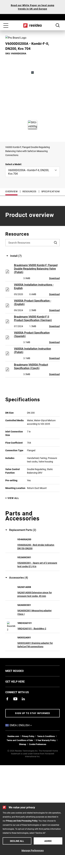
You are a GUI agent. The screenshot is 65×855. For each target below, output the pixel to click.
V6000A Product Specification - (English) (32, 302)
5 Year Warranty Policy (46, 740)
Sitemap (22, 744)
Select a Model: (13, 164)
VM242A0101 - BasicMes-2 (32, 628)
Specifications (50, 191)
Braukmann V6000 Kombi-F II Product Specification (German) (33, 318)
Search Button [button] (58, 25)
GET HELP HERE (20, 681)
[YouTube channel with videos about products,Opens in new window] (15, 698)
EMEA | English (26, 725)
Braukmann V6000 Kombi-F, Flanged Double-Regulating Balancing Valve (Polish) (36, 268)
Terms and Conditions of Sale (20, 740)
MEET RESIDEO (19, 671)
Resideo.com (13, 736)
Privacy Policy (28, 736)
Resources (29, 191)
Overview (11, 191)
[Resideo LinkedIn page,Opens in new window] (23, 698)
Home (32, 25)
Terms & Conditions (46, 736)
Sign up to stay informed (32, 713)
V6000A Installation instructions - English (34, 286)
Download (54, 278)
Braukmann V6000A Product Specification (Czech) (31, 366)
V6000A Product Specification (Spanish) (32, 334)
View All (13, 498)
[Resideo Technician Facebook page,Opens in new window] (7, 698)
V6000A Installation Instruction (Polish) (32, 350)
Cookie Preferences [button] (37, 744)
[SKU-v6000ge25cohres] (32, 72)
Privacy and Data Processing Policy (22, 820)
